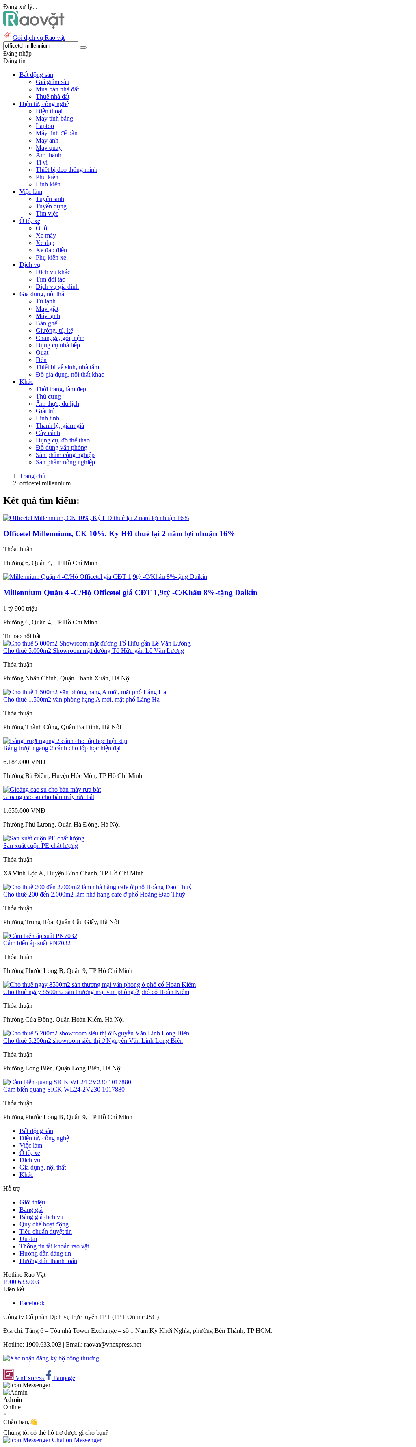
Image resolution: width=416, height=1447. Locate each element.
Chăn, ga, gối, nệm (60, 337)
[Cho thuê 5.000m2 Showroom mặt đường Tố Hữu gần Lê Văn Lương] (97, 643)
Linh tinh (47, 418)
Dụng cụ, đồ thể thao (63, 440)
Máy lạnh (48, 315)
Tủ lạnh (46, 301)
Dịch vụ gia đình (57, 286)
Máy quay (49, 147)
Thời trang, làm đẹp (61, 389)
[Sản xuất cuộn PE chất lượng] (43, 838)
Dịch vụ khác (53, 272)
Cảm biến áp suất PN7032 (37, 943)
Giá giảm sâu (52, 81)
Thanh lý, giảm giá (60, 425)
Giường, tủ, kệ (54, 330)
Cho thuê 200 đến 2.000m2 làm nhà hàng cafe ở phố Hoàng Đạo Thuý (94, 894)
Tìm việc (47, 213)
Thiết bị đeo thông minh (67, 169)
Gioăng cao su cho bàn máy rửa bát (48, 796)
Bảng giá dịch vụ (41, 1216)
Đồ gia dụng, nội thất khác (70, 374)
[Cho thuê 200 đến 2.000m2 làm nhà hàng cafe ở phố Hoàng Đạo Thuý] (97, 887)
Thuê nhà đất (52, 96)
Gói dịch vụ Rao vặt (39, 37)
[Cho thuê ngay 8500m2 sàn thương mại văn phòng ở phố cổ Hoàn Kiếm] (99, 984)
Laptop (45, 125)
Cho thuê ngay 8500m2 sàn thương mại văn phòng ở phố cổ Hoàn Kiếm (96, 991)
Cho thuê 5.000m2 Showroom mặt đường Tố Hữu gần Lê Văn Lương (93, 650)
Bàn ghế (46, 323)
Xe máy (46, 235)
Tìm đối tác (50, 279)
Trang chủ (33, 475)
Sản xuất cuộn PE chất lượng (40, 845)
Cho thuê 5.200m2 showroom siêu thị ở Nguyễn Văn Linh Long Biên (93, 1040)
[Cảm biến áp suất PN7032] (40, 935)
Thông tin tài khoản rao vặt (54, 1246)
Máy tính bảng (54, 118)
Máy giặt (47, 308)
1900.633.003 (21, 1281)
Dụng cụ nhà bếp (58, 345)
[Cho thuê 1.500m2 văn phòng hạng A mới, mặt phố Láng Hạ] (84, 692)
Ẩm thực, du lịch (57, 403)
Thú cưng (48, 396)
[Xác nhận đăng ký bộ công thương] (51, 1358)
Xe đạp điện (51, 250)
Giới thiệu (32, 1202)
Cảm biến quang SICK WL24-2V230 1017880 (64, 1089)
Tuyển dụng (51, 206)
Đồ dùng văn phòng (61, 447)
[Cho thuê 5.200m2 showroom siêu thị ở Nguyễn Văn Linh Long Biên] (96, 1033)
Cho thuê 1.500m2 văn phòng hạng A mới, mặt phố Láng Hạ (81, 699)
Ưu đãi (28, 1238)
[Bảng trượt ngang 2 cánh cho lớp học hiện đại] (65, 740)
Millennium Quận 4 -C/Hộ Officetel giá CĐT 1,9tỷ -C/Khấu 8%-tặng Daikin (130, 592)
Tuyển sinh (50, 198)
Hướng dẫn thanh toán (48, 1260)
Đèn (41, 359)
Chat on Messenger (76, 1439)
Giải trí (45, 410)
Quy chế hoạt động (44, 1224)
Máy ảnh (47, 140)
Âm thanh (48, 155)
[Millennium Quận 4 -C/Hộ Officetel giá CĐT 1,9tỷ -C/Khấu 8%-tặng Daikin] (105, 576)
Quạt (42, 352)
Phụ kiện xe (51, 257)
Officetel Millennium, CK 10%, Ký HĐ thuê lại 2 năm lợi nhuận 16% (119, 533)
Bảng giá (31, 1209)
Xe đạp (45, 242)
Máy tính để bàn (57, 133)
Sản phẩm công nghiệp (65, 454)
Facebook (32, 1303)
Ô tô (41, 228)
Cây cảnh (48, 432)
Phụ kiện (47, 176)
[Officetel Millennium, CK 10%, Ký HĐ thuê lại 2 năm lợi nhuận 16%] (96, 517)
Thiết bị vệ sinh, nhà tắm (67, 367)
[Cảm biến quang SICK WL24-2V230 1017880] (67, 1082)
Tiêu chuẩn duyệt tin (46, 1231)
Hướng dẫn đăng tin (45, 1253)
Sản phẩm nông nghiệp (65, 462)
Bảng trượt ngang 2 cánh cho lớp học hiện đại (62, 748)
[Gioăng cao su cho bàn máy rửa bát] (52, 789)
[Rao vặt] (34, 26)
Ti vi (42, 162)
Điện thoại (49, 111)
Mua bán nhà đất (57, 89)
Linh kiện (48, 184)
